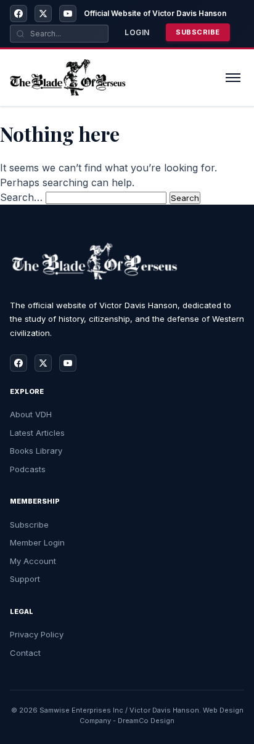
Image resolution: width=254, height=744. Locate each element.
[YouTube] (67, 13)
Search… (21, 197)
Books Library (36, 451)
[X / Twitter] (43, 13)
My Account (33, 561)
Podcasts (28, 469)
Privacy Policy (36, 634)
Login (137, 32)
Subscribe (198, 32)
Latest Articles (37, 433)
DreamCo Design (146, 720)
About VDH (31, 414)
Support (25, 579)
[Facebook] (18, 13)
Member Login (37, 542)
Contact (25, 653)
